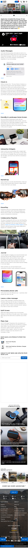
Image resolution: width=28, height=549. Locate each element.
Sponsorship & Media (19, 515)
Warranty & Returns (5, 517)
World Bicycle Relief (19, 510)
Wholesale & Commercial (20, 512)
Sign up (3, 539)
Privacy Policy (4, 510)
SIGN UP (24, 357)
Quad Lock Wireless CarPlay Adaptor (14, 224)
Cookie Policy (4, 512)
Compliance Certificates (6, 515)
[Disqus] (14, 382)
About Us (16, 504)
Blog (15, 506)
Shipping (3, 519)
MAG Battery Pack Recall (7, 521)
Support (3, 504)
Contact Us (3, 506)
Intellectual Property (19, 508)
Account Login (4, 508)
